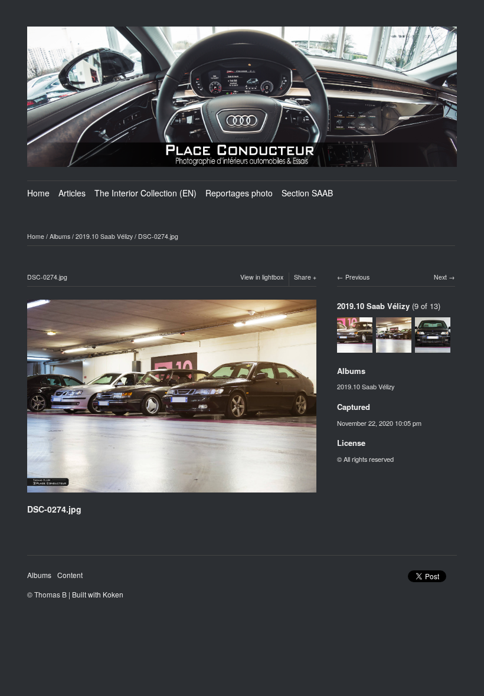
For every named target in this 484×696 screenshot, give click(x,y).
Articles (72, 193)
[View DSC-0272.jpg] (354, 347)
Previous (357, 277)
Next (440, 277)
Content (70, 575)
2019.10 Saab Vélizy (104, 236)
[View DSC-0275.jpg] (432, 347)
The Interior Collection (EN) (145, 193)
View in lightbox (261, 277)
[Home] (242, 97)
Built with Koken (97, 594)
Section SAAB (307, 193)
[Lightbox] (171, 494)
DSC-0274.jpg (158, 236)
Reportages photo (239, 193)
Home (38, 193)
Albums (60, 236)
